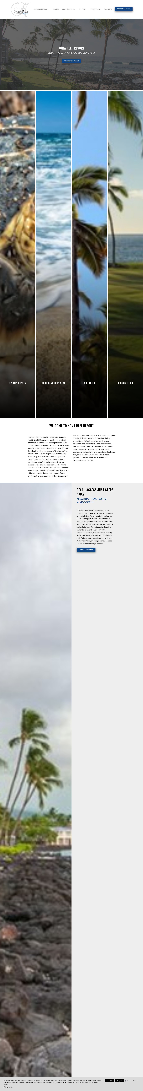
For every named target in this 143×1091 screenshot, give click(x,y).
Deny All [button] (119, 1081)
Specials (55, 9)
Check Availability (123, 9)
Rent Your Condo (68, 9)
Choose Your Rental (86, 549)
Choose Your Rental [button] (71, 61)
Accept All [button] (110, 1081)
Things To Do (95, 9)
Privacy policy (8, 1087)
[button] (131, 1080)
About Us (82, 9)
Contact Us (108, 9)
